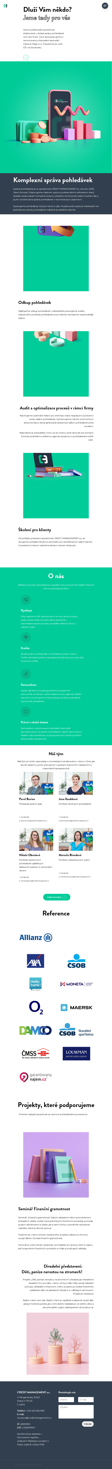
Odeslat (88, 1424)
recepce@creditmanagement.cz (34, 1418)
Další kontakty (54, 897)
